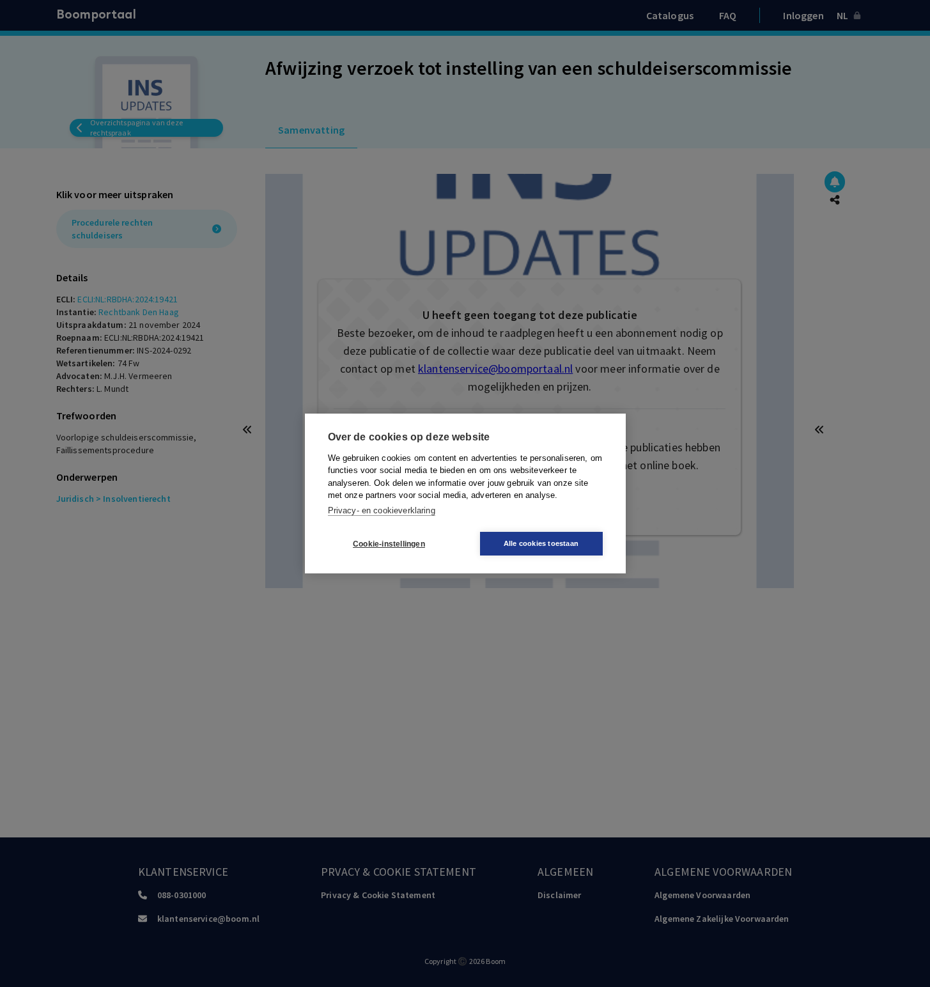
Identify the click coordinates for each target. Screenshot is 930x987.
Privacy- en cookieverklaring (381, 510)
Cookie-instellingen (389, 544)
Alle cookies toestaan (541, 543)
